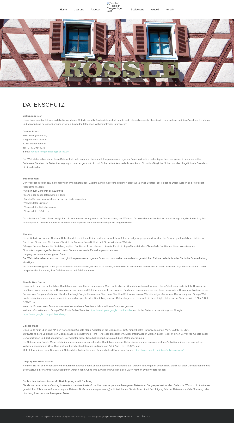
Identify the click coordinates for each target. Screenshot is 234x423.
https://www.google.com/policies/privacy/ (44, 314)
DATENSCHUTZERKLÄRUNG (135, 416)
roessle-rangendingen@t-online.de (50, 151)
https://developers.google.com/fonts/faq (111, 310)
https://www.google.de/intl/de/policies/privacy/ (159, 350)
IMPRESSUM (113, 416)
